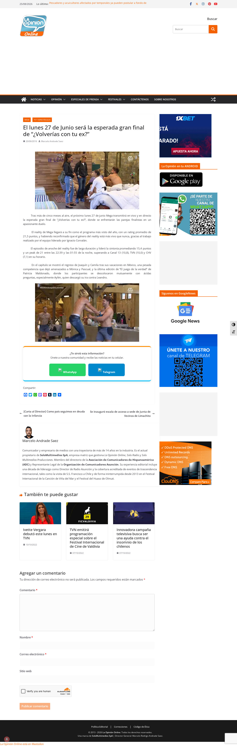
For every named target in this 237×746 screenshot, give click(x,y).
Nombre (26, 637)
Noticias (36, 99)
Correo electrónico (33, 654)
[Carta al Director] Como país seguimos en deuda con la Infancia (54, 413)
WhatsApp (70, 372)
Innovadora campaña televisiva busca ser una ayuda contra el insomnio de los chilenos (134, 538)
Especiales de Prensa (85, 99)
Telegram (109, 372)
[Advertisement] (118, 68)
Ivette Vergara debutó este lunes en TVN (40, 533)
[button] (44, 99)
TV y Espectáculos (42, 120)
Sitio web (26, 671)
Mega (26, 120)
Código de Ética (141, 726)
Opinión (56, 99)
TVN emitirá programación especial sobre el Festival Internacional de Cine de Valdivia (87, 538)
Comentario (28, 590)
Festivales (114, 99)
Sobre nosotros (165, 99)
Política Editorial (99, 726)
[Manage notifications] (7, 739)
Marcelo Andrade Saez (52, 141)
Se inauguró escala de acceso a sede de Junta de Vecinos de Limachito (120, 413)
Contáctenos (140, 99)
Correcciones (120, 726)
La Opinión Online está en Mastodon (22, 744)
